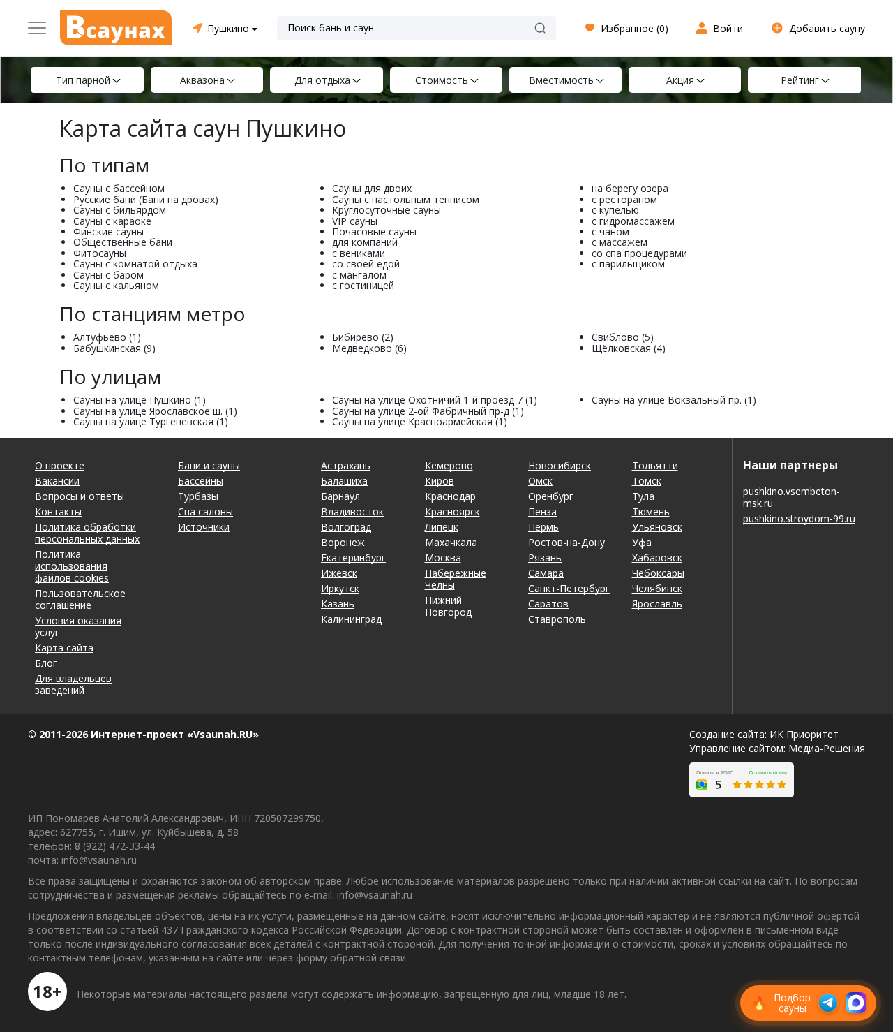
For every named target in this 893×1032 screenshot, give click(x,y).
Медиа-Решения (826, 748)
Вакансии (57, 481)
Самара (546, 573)
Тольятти (655, 465)
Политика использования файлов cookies (72, 566)
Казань (337, 604)
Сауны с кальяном (116, 285)
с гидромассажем (633, 221)
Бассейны (200, 481)
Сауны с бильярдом (119, 209)
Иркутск (340, 588)
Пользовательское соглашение (80, 599)
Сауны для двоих (372, 188)
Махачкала (451, 542)
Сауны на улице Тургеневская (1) (150, 421)
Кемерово (449, 465)
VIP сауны (354, 221)
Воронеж (343, 542)
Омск (540, 481)
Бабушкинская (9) (114, 348)
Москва (443, 557)
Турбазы (198, 496)
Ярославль (657, 604)
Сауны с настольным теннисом (405, 199)
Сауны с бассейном (119, 188)
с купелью (615, 209)
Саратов (548, 604)
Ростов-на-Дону (566, 542)
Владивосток (352, 511)
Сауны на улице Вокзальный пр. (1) (674, 399)
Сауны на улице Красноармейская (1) (419, 421)
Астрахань (345, 465)
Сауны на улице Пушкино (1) (139, 399)
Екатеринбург (353, 557)
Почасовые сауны (374, 231)
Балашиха (344, 481)
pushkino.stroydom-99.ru (799, 518)
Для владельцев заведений (73, 684)
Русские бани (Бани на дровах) (145, 199)
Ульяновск (657, 527)
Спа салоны (205, 511)
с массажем (619, 242)
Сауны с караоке (112, 221)
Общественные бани (122, 242)
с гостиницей (363, 285)
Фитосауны (99, 253)
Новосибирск (559, 465)
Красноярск (452, 511)
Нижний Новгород (448, 606)
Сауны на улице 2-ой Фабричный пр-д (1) (428, 411)
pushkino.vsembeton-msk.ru (791, 497)
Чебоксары (658, 573)
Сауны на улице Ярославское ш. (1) (155, 411)
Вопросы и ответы (79, 496)
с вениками (358, 253)
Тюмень (651, 511)
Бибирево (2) (362, 337)
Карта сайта (64, 648)
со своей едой (366, 263)
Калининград (351, 619)
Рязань (545, 557)
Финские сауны (108, 231)
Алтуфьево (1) (107, 337)
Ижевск (339, 573)
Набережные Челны (455, 579)
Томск (646, 481)
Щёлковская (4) (629, 348)
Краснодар (450, 496)
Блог (46, 663)
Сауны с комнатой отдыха (135, 263)
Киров (439, 481)
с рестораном (624, 199)
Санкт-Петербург (569, 588)
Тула (643, 496)
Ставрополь (557, 619)
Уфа (642, 542)
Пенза (542, 511)
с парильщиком (628, 263)
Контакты (58, 511)
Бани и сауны (209, 465)
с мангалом (359, 274)
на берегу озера (630, 188)
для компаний (365, 242)
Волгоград (346, 527)
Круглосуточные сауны (386, 209)
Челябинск (657, 588)
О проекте (59, 465)
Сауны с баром (108, 274)
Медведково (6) (369, 348)
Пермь (543, 527)
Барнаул (340, 496)
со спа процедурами (639, 253)
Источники (204, 527)
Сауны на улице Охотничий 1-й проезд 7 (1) (434, 399)
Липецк (441, 527)
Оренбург (550, 496)
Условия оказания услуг (78, 626)
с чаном (610, 231)
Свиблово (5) (623, 337)
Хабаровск (657, 557)
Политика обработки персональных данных (87, 533)
